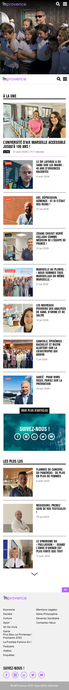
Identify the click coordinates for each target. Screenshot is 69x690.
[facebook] (17, 436)
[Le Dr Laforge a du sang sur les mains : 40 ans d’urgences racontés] (18, 174)
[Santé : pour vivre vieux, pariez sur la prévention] (18, 390)
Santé (8, 163)
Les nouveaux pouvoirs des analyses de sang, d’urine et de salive (51, 310)
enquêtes (8, 655)
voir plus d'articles (34, 410)
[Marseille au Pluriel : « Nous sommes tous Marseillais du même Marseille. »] (18, 282)
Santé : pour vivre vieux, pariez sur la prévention (49, 380)
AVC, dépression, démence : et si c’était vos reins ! (50, 201)
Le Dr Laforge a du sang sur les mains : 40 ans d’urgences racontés (50, 167)
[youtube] (51, 436)
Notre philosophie (46, 614)
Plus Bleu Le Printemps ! (17, 634)
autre (6, 152)
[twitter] (43, 436)
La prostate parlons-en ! (17, 642)
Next (34, 573)
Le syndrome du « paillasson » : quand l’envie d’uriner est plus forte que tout (50, 546)
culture (7, 618)
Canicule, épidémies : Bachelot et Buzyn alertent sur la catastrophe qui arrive (49, 348)
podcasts (8, 646)
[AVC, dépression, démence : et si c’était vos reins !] (18, 210)
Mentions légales (46, 609)
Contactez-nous (46, 622)
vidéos (7, 650)
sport (6, 622)
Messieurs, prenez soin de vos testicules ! (51, 508)
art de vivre (10, 627)
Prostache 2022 (12, 637)
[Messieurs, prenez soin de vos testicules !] (18, 518)
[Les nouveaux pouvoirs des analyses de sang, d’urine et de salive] (18, 318)
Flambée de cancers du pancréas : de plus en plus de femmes (50, 473)
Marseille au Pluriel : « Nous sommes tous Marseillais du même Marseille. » (51, 274)
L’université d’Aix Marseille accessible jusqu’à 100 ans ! (34, 144)
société (7, 614)
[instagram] (26, 436)
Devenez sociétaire (47, 618)
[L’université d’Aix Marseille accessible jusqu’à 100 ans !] (34, 120)
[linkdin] (34, 436)
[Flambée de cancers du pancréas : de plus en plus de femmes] (18, 482)
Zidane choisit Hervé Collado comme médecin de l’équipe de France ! (51, 238)
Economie (10, 271)
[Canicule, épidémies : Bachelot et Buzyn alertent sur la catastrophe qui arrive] (18, 354)
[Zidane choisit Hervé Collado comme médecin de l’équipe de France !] (18, 246)
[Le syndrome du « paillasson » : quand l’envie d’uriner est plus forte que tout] (18, 554)
